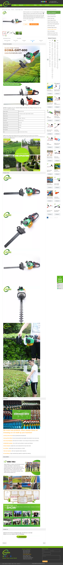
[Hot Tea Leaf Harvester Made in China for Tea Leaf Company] (50, 179)
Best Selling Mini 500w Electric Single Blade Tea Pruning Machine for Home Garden (57, 211)
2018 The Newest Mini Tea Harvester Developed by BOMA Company (50, 198)
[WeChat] (43, 1)
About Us (6, 563)
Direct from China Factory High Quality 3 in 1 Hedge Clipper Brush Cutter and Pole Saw (49, 131)
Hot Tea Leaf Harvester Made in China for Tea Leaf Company (50, 184)
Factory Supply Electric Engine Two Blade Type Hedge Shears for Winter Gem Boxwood (57, 184)
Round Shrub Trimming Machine (53, 23)
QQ (58, 283)
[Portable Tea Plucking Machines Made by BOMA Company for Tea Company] (50, 85)
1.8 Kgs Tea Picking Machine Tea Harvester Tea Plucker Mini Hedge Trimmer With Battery (57, 198)
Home (3, 563)
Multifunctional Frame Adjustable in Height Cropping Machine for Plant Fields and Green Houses (57, 117)
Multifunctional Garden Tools (27, 558)
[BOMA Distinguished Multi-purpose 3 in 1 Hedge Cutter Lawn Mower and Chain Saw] (50, 139)
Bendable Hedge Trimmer (52, 27)
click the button (9, 534)
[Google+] (46, 1)
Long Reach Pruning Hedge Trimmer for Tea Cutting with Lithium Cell (56, 131)
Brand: (18, 38)
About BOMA (33, 40)
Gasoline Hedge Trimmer (52, 29)
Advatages (24, 40)
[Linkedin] (44, 1)
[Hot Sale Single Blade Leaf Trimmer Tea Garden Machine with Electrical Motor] (50, 166)
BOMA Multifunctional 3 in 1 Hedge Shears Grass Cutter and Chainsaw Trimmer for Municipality (57, 104)
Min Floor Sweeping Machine (53, 34)
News (15, 563)
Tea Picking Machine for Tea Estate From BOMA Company (57, 171)
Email (59, 285)
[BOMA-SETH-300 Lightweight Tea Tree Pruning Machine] (57, 139)
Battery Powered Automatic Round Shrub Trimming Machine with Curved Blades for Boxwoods (50, 157)
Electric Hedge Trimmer (52, 20)
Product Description (7, 40)
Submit (45, 561)
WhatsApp (59, 288)
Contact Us (41, 40)
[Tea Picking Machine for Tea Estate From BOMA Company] (57, 166)
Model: (4, 38)
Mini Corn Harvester (51, 31)
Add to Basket (34, 24)
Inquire (26, 24)
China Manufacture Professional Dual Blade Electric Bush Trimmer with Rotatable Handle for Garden (50, 117)
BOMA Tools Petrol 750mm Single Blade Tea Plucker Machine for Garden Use (50, 54)
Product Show (15, 40)
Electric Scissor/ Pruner (52, 16)
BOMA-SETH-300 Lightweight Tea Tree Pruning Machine (57, 144)
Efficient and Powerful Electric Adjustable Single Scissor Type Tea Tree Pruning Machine (57, 157)
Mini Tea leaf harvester (51, 14)
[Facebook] (41, 1)
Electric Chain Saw (51, 18)
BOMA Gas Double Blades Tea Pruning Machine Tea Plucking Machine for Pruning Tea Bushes (57, 55)
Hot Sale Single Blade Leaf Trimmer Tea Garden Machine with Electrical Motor (49, 171)
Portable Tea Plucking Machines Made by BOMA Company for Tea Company (50, 90)
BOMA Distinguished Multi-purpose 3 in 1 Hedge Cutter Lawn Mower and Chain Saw (50, 144)
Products (9, 563)
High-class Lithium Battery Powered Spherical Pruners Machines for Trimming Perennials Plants (57, 90)
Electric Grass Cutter (51, 25)
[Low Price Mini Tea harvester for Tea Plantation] (50, 99)
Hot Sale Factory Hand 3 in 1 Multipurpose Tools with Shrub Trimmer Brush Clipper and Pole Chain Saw (50, 211)
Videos (13, 563)
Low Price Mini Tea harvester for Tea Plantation (50, 104)
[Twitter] (47, 1)
